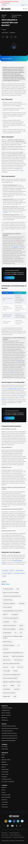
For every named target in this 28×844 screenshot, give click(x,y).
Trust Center (5, 807)
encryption (5, 212)
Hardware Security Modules (8, 740)
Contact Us (4, 804)
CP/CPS (15, 621)
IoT (18, 645)
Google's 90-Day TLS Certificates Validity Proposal (12, 637)
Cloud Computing (7, 607)
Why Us (3, 790)
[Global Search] (24, 8)
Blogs (3, 757)
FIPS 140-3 (4, 399)
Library (3, 754)
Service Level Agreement (7, 837)
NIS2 (13, 667)
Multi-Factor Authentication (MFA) (11, 663)
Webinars (4, 762)
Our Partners (5, 802)
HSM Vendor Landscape (8, 645)
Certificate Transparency (9, 603)
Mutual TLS (5, 667)
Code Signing (14, 614)
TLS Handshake (6, 689)
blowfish (12, 570)
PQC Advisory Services (7, 731)
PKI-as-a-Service (6, 712)
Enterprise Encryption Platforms (9, 738)
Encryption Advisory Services (14, 388)
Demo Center (5, 774)
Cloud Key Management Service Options (12, 610)
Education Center (4, 16)
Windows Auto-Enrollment (9, 693)
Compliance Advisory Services (9, 733)
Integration (4, 776)
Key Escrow (5, 649)
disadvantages (19, 570)
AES (22, 170)
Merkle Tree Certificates (18, 656)
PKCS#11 (15, 671)
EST (16, 632)
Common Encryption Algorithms (17, 16)
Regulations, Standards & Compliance (12, 682)
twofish (4, 576)
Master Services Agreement (18, 837)
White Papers (5, 764)
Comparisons (6, 621)
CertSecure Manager (7, 708)
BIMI (18, 589)
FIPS (21, 632)
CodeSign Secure (6, 710)
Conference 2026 (6, 794)
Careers (4, 792)
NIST (12, 371)
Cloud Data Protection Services (9, 735)
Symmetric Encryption (19, 573)
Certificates (21, 603)
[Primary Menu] (26, 9)
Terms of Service (5, 835)
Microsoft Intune (18, 660)
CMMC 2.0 (5, 614)
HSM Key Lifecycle (7, 641)
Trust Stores (17, 689)
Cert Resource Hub (6, 779)
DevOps (21, 625)
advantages (5, 570)
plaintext (16, 247)
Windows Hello (6, 696)
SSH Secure (4, 717)
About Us (4, 787)
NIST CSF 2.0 (20, 667)
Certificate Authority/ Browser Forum (12, 596)
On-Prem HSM (6, 671)
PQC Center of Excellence (8, 781)
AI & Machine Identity (8, 589)
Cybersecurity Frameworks (9, 625)
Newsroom (4, 799)
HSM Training (5, 749)
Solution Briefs (5, 769)
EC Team (4, 29)
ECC (24, 360)
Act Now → (4, 5)
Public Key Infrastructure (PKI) (10, 678)
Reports (4, 767)
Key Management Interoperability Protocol (13, 652)
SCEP (19, 685)
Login (22, 5)
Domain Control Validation (9, 629)
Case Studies (5, 772)
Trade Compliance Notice (15, 835)
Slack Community (6, 797)
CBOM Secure (5, 720)
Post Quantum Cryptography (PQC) (11, 674)
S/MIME (12, 685)
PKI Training (4, 746)
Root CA (5, 685)
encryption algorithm (7, 573)
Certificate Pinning (7, 600)
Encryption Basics (7, 632)
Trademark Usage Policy (14, 832)
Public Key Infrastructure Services (10, 728)
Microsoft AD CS (7, 660)
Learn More (9, 277)
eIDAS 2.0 (21, 629)
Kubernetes (5, 656)
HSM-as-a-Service (6, 715)
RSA (20, 360)
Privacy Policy (4, 832)
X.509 (14, 696)
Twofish (22, 395)
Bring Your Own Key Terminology (10, 592)
